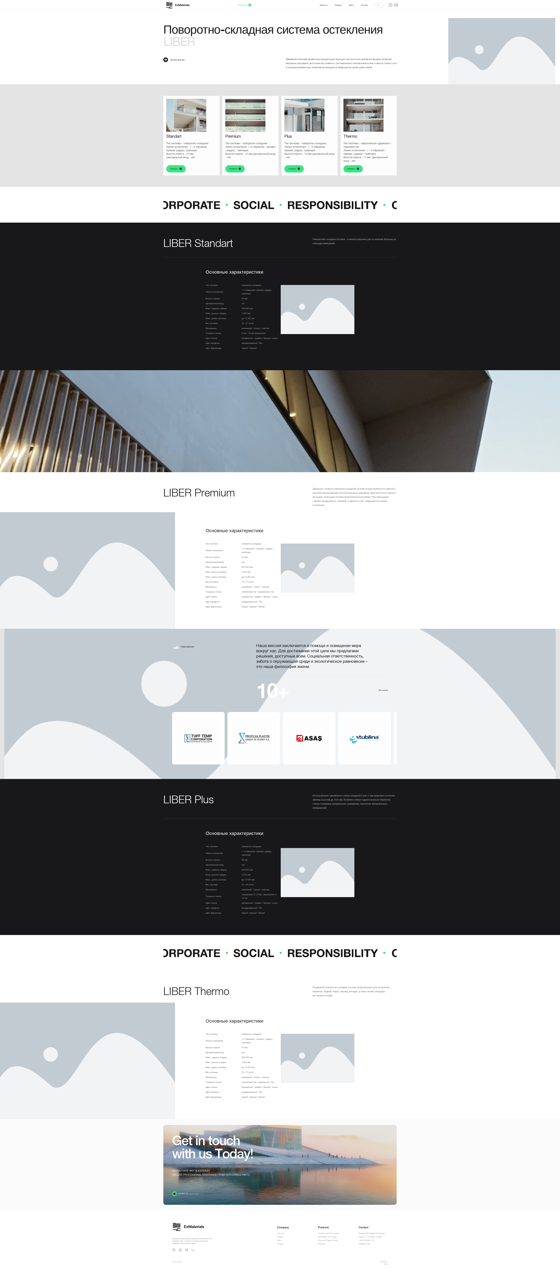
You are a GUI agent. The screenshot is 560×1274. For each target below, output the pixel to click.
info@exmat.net (364, 1244)
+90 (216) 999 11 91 (366, 1240)
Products (242, 4)
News (351, 5)
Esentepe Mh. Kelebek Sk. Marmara (372, 1233)
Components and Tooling (327, 1237)
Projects (338, 5)
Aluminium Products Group (328, 1240)
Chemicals (321, 1244)
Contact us (183, 1193)
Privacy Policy (177, 1262)
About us (324, 5)
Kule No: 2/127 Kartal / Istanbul (370, 1237)
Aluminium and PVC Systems (328, 1233)
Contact (364, 5)
